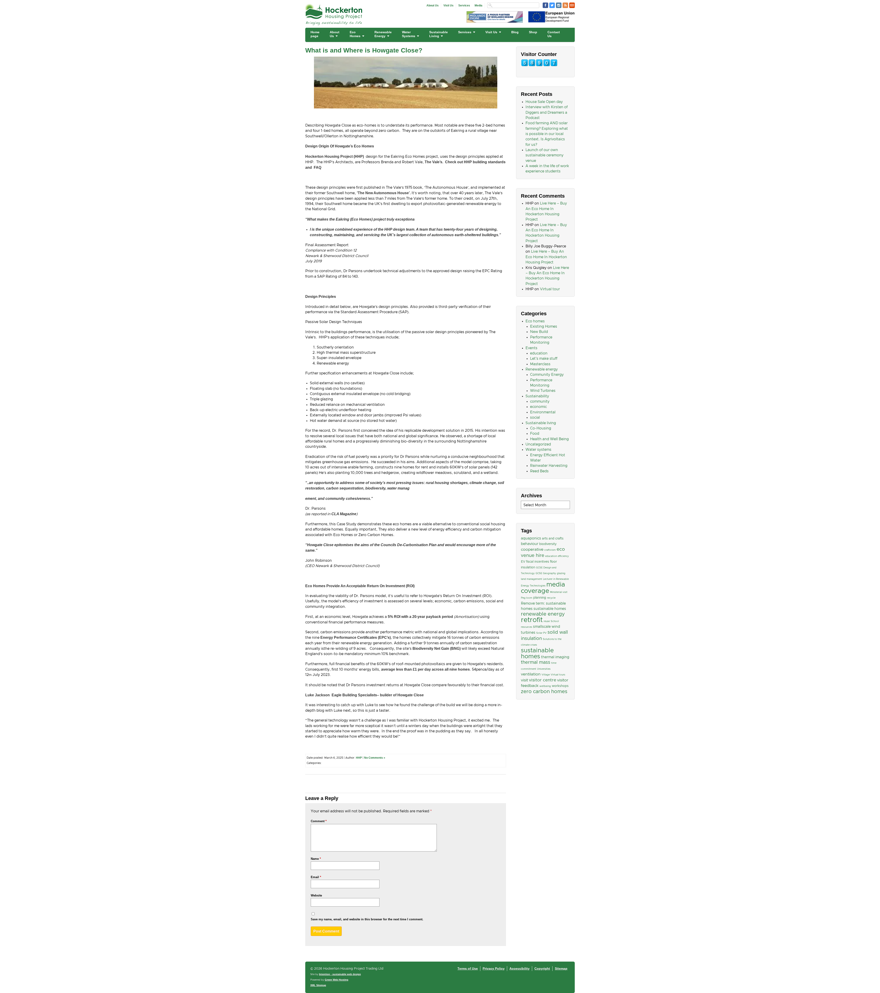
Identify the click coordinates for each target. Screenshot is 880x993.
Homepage (315, 34)
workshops (560, 686)
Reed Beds (539, 471)
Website (316, 895)
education (538, 353)
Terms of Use (467, 968)
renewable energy (543, 614)
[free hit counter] (539, 65)
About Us (432, 5)
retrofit (532, 620)
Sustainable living (540, 423)
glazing (561, 573)
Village (546, 675)
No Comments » (374, 757)
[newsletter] (572, 5)
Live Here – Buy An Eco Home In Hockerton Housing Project (546, 257)
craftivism (550, 550)
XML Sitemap (318, 985)
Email (316, 877)
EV (523, 561)
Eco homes (535, 321)
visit (524, 680)
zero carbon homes (544, 691)
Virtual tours (558, 675)
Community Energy (547, 374)
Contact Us (553, 34)
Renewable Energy (383, 34)
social (535, 417)
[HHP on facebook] (545, 5)
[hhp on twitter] (552, 5)
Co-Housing (540, 428)
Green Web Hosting (336, 979)
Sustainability (537, 396)
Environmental (543, 412)
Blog (515, 32)
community (540, 401)
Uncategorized (538, 444)
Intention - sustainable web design (340, 974)
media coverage (543, 587)
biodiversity (547, 544)
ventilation (531, 674)
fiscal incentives (537, 561)
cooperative (532, 550)
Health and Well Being (549, 439)
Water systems (538, 449)
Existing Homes (543, 326)
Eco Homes (355, 34)
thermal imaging (555, 657)
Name (316, 858)
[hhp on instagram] (558, 5)
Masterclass (540, 364)
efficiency (563, 556)
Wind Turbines (543, 391)
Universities (543, 669)
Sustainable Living (438, 34)
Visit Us (448, 5)
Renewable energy (541, 369)
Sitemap (561, 968)
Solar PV (541, 633)
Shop (533, 32)
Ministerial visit (558, 592)
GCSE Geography (546, 573)
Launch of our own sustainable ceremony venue (544, 155)
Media (478, 5)
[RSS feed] (565, 5)
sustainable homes (537, 653)
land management (531, 579)
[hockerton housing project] (334, 24)
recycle (551, 598)
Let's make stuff (543, 358)
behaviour (529, 544)
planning (539, 597)
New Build (539, 332)
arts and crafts (553, 538)
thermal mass (535, 662)
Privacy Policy (494, 968)
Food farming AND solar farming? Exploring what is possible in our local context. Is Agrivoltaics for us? (546, 133)
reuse (547, 621)
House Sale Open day (544, 102)
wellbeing (545, 686)
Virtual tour (550, 289)
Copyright (542, 968)
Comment (319, 821)
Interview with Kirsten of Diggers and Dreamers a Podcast (546, 112)
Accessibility (519, 968)
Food (534, 433)
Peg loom (526, 598)
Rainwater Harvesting (548, 465)
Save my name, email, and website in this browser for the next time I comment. (367, 919)
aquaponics (531, 538)
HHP (359, 757)
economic (538, 407)
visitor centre (542, 680)
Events (531, 348)
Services (464, 5)
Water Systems (408, 34)
